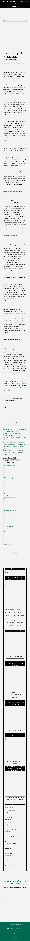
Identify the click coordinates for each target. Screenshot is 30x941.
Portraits (7, 860)
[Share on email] (24, 555)
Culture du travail (10, 822)
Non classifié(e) (9, 853)
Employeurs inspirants (11, 829)
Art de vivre (8, 812)
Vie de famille (9, 867)
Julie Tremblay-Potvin (11, 59)
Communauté (8, 819)
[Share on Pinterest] (19, 555)
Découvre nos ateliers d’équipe (15, 730)
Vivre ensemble (9, 870)
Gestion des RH (9, 841)
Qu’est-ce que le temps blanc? (15, 928)
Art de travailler (10, 810)
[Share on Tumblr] (15, 555)
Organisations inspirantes (12, 858)
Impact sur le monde (11, 843)
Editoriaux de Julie (10, 827)
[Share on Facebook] (5, 555)
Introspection (9, 848)
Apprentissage (9, 807)
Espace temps (8, 838)
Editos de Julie (15, 931)
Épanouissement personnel (12, 834)
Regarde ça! (15, 6)
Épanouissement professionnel (14, 836)
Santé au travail (9, 865)
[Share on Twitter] (10, 555)
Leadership (8, 850)
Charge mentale (9, 817)
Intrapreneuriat (9, 846)
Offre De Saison (9, 855)
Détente (7, 824)
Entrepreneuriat (9, 831)
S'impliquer (8, 862)
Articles (7, 815)
